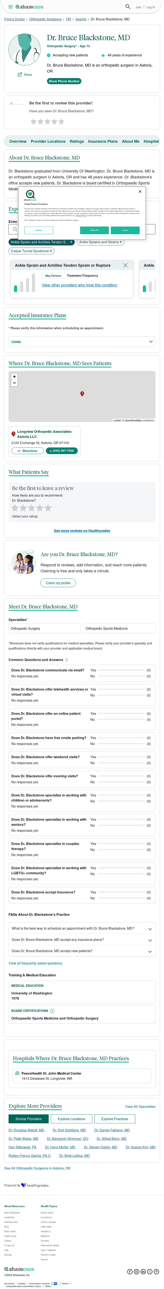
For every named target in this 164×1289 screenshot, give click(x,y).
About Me (130, 141)
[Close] (140, 191)
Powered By (12, 1185)
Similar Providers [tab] (29, 1118)
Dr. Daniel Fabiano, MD (112, 1130)
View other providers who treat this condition (79, 285)
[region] (82, 213)
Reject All (94, 230)
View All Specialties (140, 1106)
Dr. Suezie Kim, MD (140, 1147)
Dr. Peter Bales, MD (23, 1138)
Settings (39, 230)
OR (68, 19)
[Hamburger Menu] (11, 6)
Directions (29, 451)
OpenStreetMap (133, 420)
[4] (54, 120)
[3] (47, 120)
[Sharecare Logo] (30, 6)
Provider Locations (48, 141)
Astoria (81, 19)
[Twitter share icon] (149, 1272)
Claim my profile (58, 582)
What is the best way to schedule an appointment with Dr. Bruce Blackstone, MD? (73, 928)
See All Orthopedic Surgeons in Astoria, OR (37, 1168)
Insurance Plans (103, 141)
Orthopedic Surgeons (45, 19)
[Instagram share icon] (136, 1272)
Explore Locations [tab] (71, 1118)
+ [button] (14, 376)
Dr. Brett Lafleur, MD (74, 1155)
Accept (125, 230)
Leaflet (117, 420)
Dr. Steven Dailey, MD (100, 1147)
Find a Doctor (14, 19)
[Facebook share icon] (130, 1272)
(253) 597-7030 (63, 450)
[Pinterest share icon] (156, 1272)
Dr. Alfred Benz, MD (112, 1138)
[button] (65, 659)
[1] (33, 120)
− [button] (14, 383)
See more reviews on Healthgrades (82, 530)
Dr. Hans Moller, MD (60, 1147)
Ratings (77, 141)
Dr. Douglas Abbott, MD (26, 1130)
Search (128, 7)
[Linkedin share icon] (143, 1272)
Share (28, 74)
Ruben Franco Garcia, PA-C (30, 1155)
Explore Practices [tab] (114, 1118)
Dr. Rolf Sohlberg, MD (69, 1130)
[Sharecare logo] (51, 1269)
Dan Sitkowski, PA (23, 1147)
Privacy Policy (81, 216)
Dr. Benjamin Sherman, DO (67, 1138)
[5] (61, 120)
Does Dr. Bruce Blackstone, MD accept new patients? (52, 950)
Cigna (16, 342)
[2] (40, 120)
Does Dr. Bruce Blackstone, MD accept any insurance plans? (58, 939)
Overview (17, 141)
